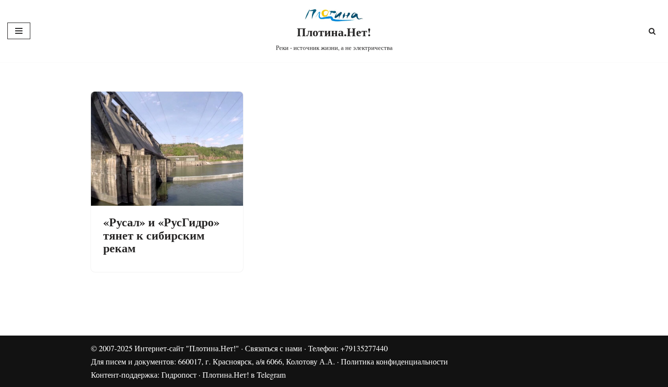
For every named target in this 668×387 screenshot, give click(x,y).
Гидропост (179, 374)
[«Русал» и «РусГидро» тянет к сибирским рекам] (167, 149)
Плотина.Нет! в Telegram (244, 374)
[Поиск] (652, 31)
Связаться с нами (273, 348)
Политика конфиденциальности (394, 361)
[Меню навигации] (18, 31)
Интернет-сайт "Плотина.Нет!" (186, 348)
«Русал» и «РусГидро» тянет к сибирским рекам (161, 234)
